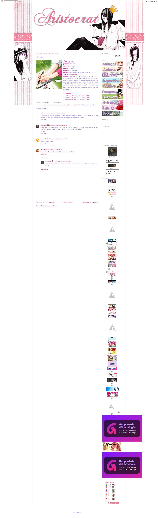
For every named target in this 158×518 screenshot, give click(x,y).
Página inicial (67, 202)
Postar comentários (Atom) (49, 206)
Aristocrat (44, 125)
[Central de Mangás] (112, 341)
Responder (44, 119)
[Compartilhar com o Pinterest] (61, 102)
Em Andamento (59, 105)
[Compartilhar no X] (57, 102)
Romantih (44, 139)
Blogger (83, 512)
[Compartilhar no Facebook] (59, 102)
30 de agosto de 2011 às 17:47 (58, 125)
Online (87, 95)
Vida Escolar (85, 105)
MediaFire (75, 95)
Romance (71, 105)
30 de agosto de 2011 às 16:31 (56, 113)
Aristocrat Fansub (72, 74)
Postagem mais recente (45, 202)
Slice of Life (77, 105)
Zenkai (43, 149)
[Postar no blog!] (56, 102)
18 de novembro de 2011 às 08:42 (57, 139)
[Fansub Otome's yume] (112, 259)
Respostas (45, 158)
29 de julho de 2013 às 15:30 (62, 161)
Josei (65, 105)
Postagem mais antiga (89, 202)
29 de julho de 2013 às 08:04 (53, 149)
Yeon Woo (93, 105)
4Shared (81, 95)
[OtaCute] (112, 310)
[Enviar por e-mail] (54, 102)
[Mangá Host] (112, 243)
